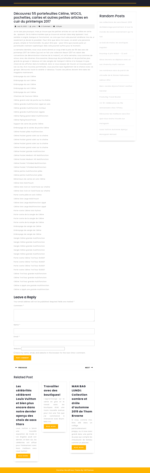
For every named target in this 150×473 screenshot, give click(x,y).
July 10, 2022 (22, 26)
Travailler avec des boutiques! (52, 390)
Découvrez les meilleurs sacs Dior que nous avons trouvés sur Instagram (114, 119)
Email (17, 337)
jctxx (34, 26)
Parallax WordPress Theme (68, 470)
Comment (19, 306)
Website (17, 349)
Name (17, 325)
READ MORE (24, 456)
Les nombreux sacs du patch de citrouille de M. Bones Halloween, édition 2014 (114, 75)
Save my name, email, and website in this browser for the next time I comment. (51, 353)
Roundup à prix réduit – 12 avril (113, 53)
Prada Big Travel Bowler (110, 97)
